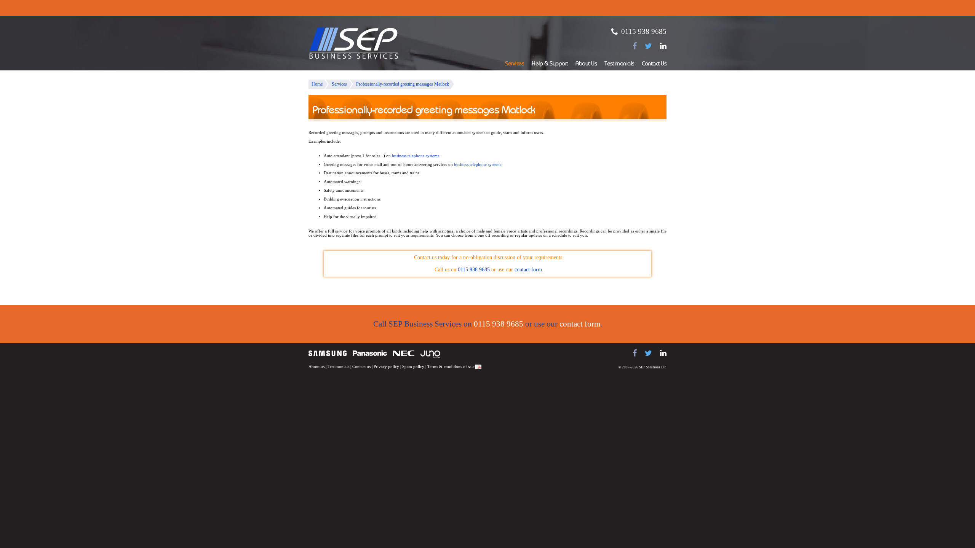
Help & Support (550, 64)
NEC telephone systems (403, 353)
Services (514, 64)
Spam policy (413, 367)
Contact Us (654, 64)
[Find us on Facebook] (635, 46)
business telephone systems (415, 156)
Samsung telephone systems (327, 353)
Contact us (361, 367)
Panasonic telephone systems (370, 353)
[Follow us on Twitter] (648, 46)
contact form (528, 269)
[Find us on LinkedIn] (663, 46)
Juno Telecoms (430, 354)
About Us (586, 64)
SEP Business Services (353, 43)
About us (316, 367)
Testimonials (619, 64)
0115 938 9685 (644, 31)
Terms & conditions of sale (451, 367)
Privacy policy (386, 367)
